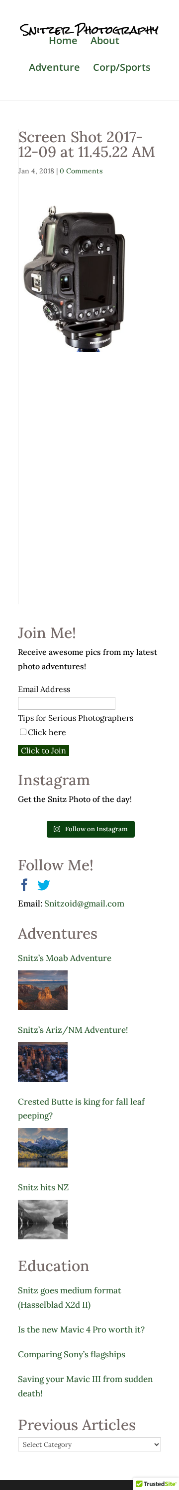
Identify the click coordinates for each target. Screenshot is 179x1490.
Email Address (44, 689)
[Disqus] (89, 476)
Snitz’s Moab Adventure (64, 958)
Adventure (54, 69)
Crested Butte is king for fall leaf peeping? (81, 1108)
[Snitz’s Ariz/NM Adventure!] (43, 1062)
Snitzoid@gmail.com (84, 903)
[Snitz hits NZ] (43, 1219)
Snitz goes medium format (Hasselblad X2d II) (69, 1297)
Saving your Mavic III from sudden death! (85, 1386)
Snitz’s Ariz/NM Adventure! (73, 1029)
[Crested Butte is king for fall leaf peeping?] (43, 1148)
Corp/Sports (122, 69)
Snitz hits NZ (43, 1187)
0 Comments (81, 170)
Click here (47, 732)
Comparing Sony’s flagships (71, 1354)
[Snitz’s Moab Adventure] (43, 990)
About (104, 42)
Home (63, 42)
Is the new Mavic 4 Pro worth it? (81, 1329)
